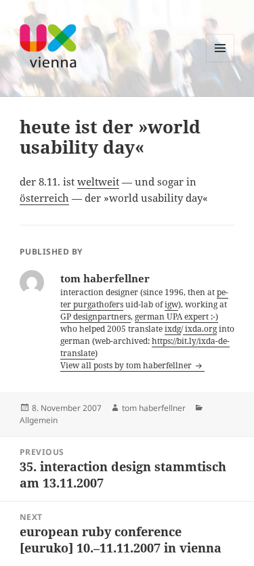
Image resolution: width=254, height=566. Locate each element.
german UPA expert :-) (176, 316)
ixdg (173, 328)
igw (171, 304)
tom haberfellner (154, 408)
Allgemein (39, 420)
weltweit (98, 181)
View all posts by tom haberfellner (127, 365)
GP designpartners (95, 316)
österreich (44, 197)
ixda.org (200, 328)
